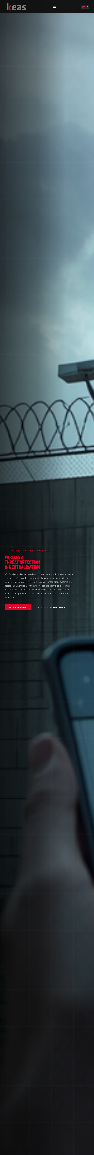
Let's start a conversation (51, 607)
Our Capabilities (17, 607)
